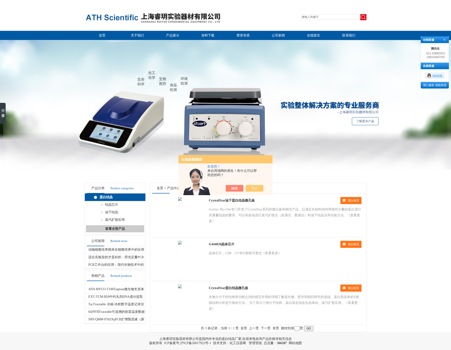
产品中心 (173, 188)
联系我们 (348, 35)
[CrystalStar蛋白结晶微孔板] (180, 287)
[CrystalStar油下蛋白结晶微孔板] (180, 199)
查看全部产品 (115, 228)
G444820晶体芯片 (221, 244)
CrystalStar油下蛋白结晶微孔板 (232, 200)
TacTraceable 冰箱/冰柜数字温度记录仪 (116, 304)
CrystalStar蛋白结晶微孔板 (228, 288)
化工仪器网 (237, 343)
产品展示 (172, 35)
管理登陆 (255, 343)
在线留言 (313, 35)
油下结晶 (111, 212)
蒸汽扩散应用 (115, 219)
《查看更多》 (271, 253)
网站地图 (295, 343)
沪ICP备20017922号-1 (195, 343)
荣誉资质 (243, 35)
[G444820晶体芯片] (180, 243)
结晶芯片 (111, 204)
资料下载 (207, 35)
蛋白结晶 (106, 197)
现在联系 (353, 200)
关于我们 (137, 35)
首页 (102, 35)
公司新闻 (278, 35)
